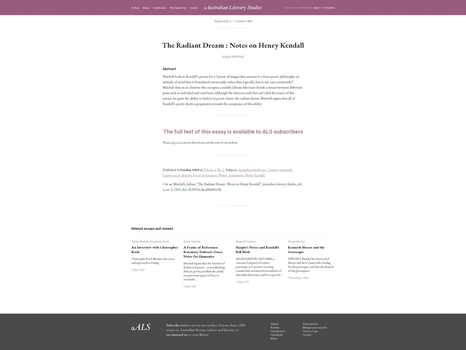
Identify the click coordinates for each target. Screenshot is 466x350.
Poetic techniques (205, 175)
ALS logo (233, 8)
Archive (135, 8)
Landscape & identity (177, 175)
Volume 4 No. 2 (214, 170)
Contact (307, 335)
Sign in (317, 7)
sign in (175, 142)
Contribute (276, 335)
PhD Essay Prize (178, 8)
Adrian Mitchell (233, 56)
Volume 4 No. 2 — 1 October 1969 (233, 21)
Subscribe (329, 7)
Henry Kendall (255, 175)
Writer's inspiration (230, 175)
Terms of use (310, 331)
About (146, 8)
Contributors (159, 8)
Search (274, 324)
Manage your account (315, 328)
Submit (194, 8)
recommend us (176, 334)
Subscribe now (176, 325)
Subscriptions (310, 324)
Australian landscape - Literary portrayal (265, 170)
